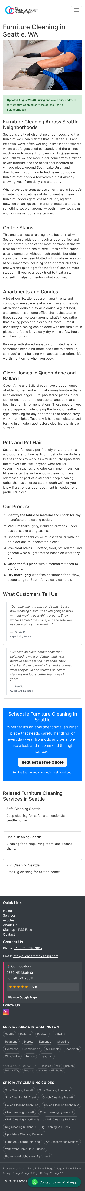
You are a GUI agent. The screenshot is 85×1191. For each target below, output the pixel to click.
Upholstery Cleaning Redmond (24, 1134)
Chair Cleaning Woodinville (22, 1119)
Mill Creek (52, 1049)
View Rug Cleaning (20, 877)
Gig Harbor (57, 1070)
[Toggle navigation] (76, 10)
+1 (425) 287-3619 (28, 948)
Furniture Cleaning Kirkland (22, 1141)
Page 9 (28, 1173)
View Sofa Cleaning (21, 825)
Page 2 (42, 1168)
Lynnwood (11, 1049)
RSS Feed (25, 930)
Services (9, 915)
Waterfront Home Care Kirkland (25, 1149)
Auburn (42, 1070)
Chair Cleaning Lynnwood (56, 1112)
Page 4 (60, 1168)
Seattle (9, 1034)
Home (7, 911)
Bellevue (25, 1034)
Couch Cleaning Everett (57, 1097)
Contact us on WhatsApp (58, 1182)
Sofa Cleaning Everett (19, 1090)
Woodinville (12, 1056)
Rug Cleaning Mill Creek (55, 1127)
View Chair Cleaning (21, 853)
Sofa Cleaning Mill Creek (21, 1097)
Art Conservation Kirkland (62, 1141)
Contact (9, 934)
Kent (58, 1066)
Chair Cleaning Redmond (61, 1119)
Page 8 (19, 1173)
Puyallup (29, 1070)
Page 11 (48, 1173)
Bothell (58, 1034)
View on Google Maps (23, 997)
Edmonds (45, 1041)
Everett (28, 1041)
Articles (8, 920)
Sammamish (32, 1049)
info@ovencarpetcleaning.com (35, 956)
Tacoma (46, 1066)
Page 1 (32, 1168)
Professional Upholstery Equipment (27, 1156)
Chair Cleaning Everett (19, 1112)
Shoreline (63, 1041)
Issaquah (46, 1056)
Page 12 (58, 1173)
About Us (10, 925)
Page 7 (10, 1173)
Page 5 (70, 1168)
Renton (30, 1056)
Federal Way (12, 1070)
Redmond (11, 1041)
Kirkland (42, 1034)
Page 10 (37, 1173)
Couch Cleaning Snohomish (61, 1104)
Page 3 (51, 1168)
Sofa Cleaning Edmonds (54, 1090)
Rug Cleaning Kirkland (19, 1127)
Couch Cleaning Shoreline (21, 1104)
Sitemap (9, 930)
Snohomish (72, 1049)
